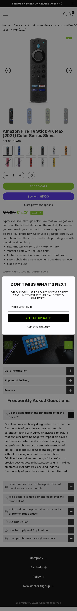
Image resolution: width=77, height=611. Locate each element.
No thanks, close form (38, 326)
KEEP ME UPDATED (38, 318)
